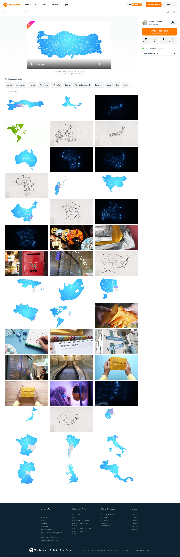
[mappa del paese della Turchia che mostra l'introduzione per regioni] (26, 107)
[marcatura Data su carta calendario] (26, 341)
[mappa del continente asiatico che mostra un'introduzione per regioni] (116, 185)
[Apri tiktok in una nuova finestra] (64, 550)
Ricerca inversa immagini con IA (51, 533)
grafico (126, 85)
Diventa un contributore (105, 524)
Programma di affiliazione (81, 520)
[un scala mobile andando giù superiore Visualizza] (71, 367)
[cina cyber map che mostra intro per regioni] (116, 159)
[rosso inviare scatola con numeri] (26, 263)
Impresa (44, 523)
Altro (133, 529)
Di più (65, 5)
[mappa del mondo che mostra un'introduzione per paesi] (71, 315)
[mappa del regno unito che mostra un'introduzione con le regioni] (71, 471)
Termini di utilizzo (113, 550)
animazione (20, 85)
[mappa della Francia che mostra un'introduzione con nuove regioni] (26, 445)
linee (109, 85)
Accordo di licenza (78, 514)
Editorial (55, 5)
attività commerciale (83, 85)
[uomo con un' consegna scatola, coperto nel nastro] (116, 367)
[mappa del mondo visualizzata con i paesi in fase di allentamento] (26, 133)
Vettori (26, 5)
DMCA (74, 517)
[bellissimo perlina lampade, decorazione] (71, 237)
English (134, 514)
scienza (68, 85)
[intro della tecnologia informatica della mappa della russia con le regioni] (116, 211)
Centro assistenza (107, 514)
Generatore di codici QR (49, 540)
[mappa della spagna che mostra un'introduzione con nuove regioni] (26, 289)
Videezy (43, 520)
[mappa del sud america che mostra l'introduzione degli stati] (71, 445)
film (117, 85)
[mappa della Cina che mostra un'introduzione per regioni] (26, 211)
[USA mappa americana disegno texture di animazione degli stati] (116, 263)
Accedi (169, 5)
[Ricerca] (167, 12)
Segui (173, 24)
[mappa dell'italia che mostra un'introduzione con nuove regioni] (116, 445)
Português (135, 520)
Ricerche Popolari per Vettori (79, 524)
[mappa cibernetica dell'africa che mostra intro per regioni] (71, 159)
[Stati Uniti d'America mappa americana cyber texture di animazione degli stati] (116, 393)
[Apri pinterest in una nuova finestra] (60, 550)
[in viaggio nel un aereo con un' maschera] (71, 393)
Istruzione (44, 526)
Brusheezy (44, 514)
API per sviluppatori (48, 529)
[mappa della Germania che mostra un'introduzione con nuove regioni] (26, 471)
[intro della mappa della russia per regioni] (71, 185)
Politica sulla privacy (127, 550)
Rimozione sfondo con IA (49, 537)
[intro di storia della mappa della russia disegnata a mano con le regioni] (71, 133)
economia (98, 85)
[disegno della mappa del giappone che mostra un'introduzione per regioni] (116, 133)
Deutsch (135, 523)
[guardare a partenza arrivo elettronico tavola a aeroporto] (26, 367)
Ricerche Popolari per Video (79, 532)
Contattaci (104, 517)
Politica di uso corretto (142, 550)
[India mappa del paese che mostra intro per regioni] (71, 107)
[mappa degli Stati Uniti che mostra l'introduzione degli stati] (116, 289)
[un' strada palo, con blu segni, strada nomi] (116, 341)
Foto (35, 5)
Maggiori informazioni (151, 53)
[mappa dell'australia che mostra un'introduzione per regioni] (26, 159)
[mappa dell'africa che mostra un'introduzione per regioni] (116, 419)
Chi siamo (104, 520)
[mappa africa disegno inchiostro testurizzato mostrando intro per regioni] (26, 185)
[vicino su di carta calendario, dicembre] (71, 341)
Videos (44, 5)
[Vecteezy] (12, 5)
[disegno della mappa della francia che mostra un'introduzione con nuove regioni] (71, 211)
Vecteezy (44, 517)
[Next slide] (134, 85)
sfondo (32, 85)
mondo (9, 85)
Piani (129, 5)
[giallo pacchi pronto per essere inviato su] (116, 315)
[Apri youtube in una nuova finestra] (70, 550)
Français (135, 526)
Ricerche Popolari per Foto (81, 528)
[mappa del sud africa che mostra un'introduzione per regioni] (71, 289)
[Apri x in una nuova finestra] (67, 550)
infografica (57, 85)
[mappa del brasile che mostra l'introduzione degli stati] (26, 315)
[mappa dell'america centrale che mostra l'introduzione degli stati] (116, 471)
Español (134, 517)
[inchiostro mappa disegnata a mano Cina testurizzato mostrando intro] (71, 419)
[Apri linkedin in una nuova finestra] (57, 550)
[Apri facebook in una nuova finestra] (50, 550)
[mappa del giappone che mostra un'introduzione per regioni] (26, 419)
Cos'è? (160, 48)
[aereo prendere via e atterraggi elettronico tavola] (71, 263)
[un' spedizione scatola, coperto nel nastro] (26, 393)
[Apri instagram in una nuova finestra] (54, 550)
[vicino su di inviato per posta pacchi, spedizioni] (116, 237)
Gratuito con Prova (159, 31)
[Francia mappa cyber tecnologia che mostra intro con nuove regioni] (26, 237)
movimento (44, 85)
